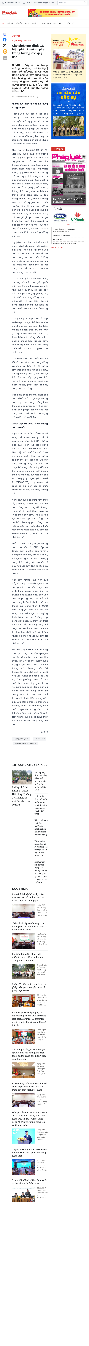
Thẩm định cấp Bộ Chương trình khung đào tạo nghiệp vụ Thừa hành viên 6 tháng (28, 926)
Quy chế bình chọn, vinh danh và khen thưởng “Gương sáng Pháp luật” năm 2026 (67, 75)
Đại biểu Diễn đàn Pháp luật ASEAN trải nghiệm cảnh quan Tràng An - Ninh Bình (27, 957)
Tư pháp (18, 23)
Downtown (73, 229)
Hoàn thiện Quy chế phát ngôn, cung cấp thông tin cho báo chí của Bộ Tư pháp (41, 805)
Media (27, 23)
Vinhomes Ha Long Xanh (61, 235)
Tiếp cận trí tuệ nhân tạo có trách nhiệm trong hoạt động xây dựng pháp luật (29, 1152)
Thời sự (9, 23)
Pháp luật (58, 23)
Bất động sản (57, 239)
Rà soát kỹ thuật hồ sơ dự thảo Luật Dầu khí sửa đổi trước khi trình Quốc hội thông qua (28, 897)
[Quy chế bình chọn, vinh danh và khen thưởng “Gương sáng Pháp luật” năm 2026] (68, 59)
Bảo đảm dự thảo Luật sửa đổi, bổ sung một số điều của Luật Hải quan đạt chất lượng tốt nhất (29, 1086)
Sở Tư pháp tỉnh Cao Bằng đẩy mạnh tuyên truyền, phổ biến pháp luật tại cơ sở (41, 781)
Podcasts (46, 23)
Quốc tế (35, 23)
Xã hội (67, 23)
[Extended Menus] (73, 23)
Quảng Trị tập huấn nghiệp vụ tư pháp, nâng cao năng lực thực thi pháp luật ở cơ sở (29, 987)
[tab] (68, 224)
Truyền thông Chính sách (21, 40)
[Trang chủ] (3, 23)
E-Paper (58, 149)
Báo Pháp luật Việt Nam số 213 (67, 199)
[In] (5, 58)
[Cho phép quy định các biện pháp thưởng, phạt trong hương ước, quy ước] (21, 13)
